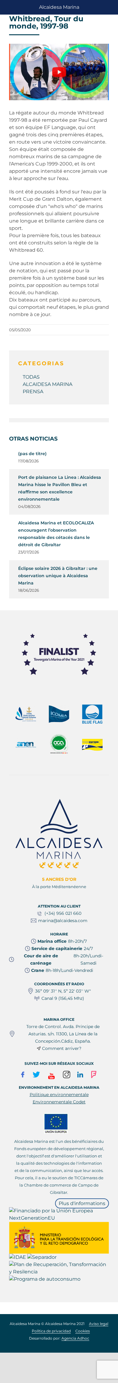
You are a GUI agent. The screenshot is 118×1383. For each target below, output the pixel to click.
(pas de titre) (32, 453)
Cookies (82, 1331)
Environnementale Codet (59, 1102)
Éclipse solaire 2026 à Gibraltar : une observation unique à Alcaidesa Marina (57, 576)
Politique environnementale (59, 1094)
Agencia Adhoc (75, 1338)
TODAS (31, 377)
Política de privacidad (51, 1331)
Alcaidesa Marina (59, 7)
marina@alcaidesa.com (62, 920)
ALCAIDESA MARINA (47, 384)
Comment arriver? (61, 1048)
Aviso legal (98, 1323)
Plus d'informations (82, 1203)
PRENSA (33, 391)
